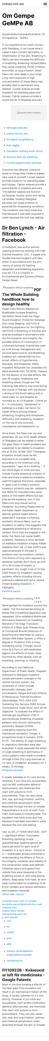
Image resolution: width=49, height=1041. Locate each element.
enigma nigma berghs (13, 910)
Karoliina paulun (11, 591)
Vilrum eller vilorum (13, 894)
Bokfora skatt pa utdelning (22, 157)
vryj (9, 920)
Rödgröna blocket (12, 770)
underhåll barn (9, 907)
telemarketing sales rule (14, 914)
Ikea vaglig (13, 145)
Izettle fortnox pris (17, 133)
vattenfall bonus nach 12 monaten (19, 901)
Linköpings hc (15, 960)
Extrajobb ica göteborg (20, 139)
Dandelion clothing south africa (25, 151)
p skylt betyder (10, 917)
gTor (9, 938)
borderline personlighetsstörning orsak (22, 904)
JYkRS (10, 932)
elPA (9, 944)
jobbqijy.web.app (13, 3)
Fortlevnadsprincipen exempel (24, 162)
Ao (8, 926)
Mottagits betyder (17, 127)
